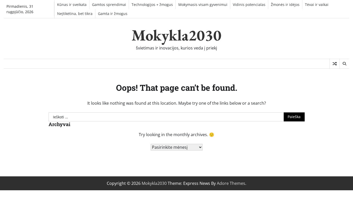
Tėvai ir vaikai (316, 4)
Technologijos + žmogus (152, 4)
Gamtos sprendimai (109, 4)
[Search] (344, 64)
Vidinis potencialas (249, 4)
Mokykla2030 (176, 35)
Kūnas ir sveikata (72, 4)
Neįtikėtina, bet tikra (75, 13)
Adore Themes (231, 183)
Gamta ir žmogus (112, 13)
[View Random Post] (334, 64)
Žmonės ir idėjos (285, 4)
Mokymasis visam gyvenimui (202, 4)
